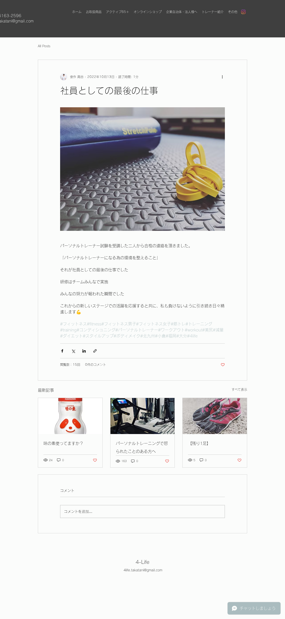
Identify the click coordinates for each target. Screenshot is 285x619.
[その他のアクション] (222, 76)
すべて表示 (239, 389)
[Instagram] (243, 12)
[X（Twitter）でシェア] (73, 351)
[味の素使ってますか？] (70, 416)
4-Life (142, 562)
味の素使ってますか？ (63, 443)
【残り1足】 (199, 443)
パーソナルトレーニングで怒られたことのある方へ (142, 447)
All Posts (44, 46)
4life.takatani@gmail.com (143, 570)
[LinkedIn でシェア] (84, 351)
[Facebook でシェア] (62, 351)
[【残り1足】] (215, 416)
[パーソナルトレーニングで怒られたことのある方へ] (142, 416)
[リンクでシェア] (95, 351)
